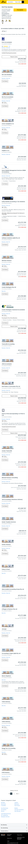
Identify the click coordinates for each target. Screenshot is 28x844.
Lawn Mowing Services (6, 813)
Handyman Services (5, 816)
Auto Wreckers (18, 811)
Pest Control (17, 805)
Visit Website (5, 81)
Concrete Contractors (19, 809)
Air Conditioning (4, 815)
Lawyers (16, 802)
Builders (16, 808)
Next (17, 793)
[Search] (23, 2)
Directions (4, 47)
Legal (8, 841)
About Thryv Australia (9, 835)
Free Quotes (20, 9)
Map (4, 31)
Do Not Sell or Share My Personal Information (21, 838)
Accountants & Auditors (7, 43)
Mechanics (17, 804)
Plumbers (3, 802)
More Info (8, 47)
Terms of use (9, 838)
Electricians (3, 804)
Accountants (3, 809)
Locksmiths (3, 805)
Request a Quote (13, 56)
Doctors (2, 811)
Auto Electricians (4, 808)
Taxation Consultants (16, 388)
